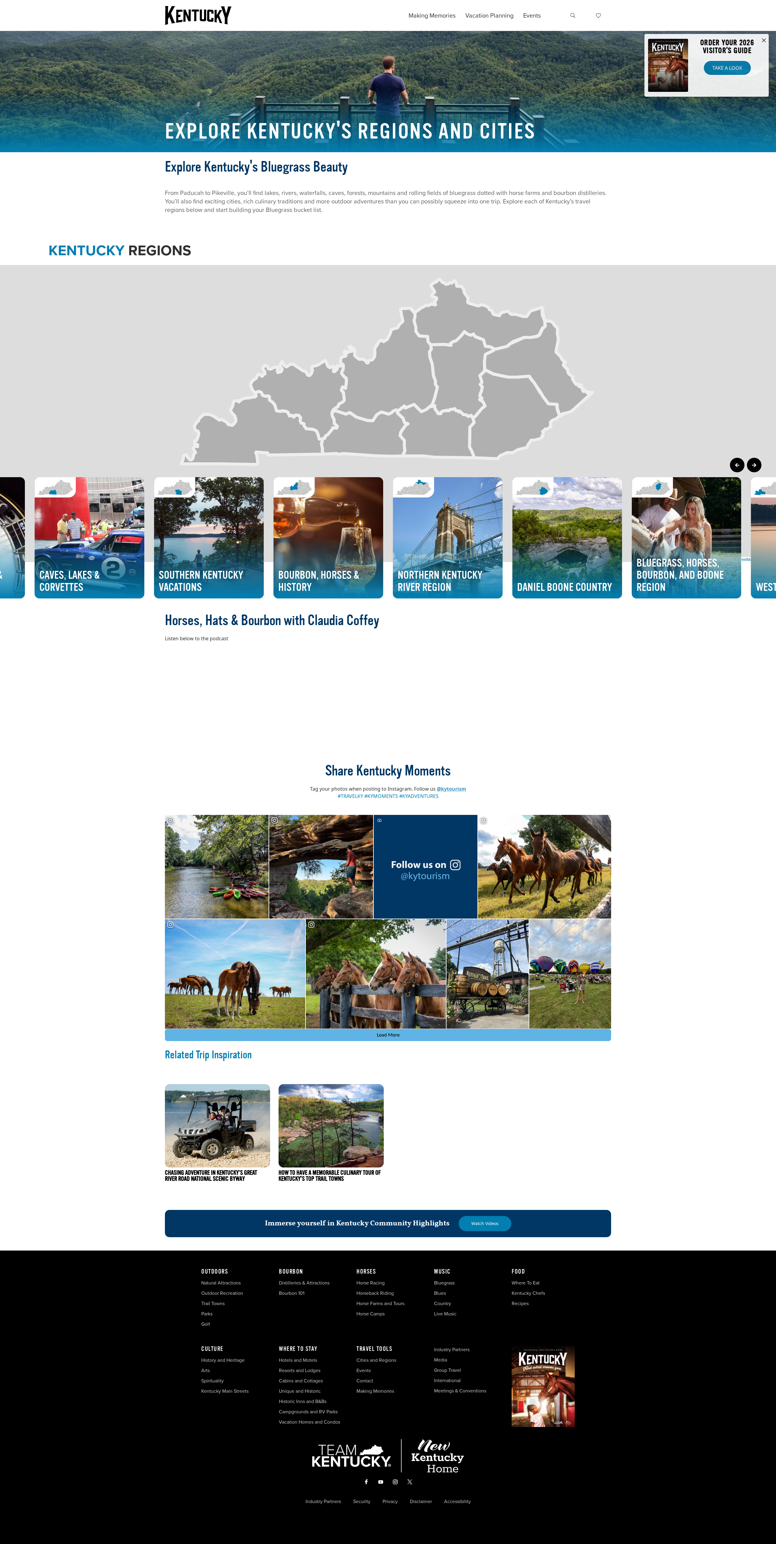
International (447, 1380)
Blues (440, 1293)
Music (442, 1272)
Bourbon (291, 1272)
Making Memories (432, 15)
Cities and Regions (376, 1360)
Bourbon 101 (291, 1293)
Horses (366, 1272)
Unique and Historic (300, 1391)
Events (532, 15)
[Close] (764, 40)
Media (440, 1359)
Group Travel (447, 1370)
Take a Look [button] (727, 68)
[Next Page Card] (754, 465)
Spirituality (213, 1380)
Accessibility (457, 1501)
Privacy (390, 1501)
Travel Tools (374, 1349)
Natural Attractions (221, 1282)
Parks (206, 1313)
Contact (364, 1380)
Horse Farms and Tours (380, 1303)
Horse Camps (370, 1313)
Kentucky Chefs (528, 1293)
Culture (212, 1349)
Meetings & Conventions (460, 1390)
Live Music (445, 1313)
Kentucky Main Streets (225, 1391)
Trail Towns (213, 1303)
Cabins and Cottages (301, 1380)
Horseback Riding (375, 1293)
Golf (205, 1324)
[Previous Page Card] (737, 465)
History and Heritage (223, 1360)
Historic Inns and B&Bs (302, 1401)
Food (518, 1272)
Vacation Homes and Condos (309, 1421)
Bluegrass (444, 1282)
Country (442, 1303)
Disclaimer (421, 1501)
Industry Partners (452, 1349)
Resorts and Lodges (299, 1370)
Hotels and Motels (298, 1360)
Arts (205, 1370)
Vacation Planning (489, 15)
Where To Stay (298, 1349)
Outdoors (214, 1272)
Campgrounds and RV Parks (308, 1411)
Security (361, 1501)
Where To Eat (526, 1282)
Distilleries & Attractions (304, 1282)
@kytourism (451, 788)
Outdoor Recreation (222, 1293)
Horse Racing (370, 1282)
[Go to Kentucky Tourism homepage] (198, 15)
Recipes (521, 1303)
